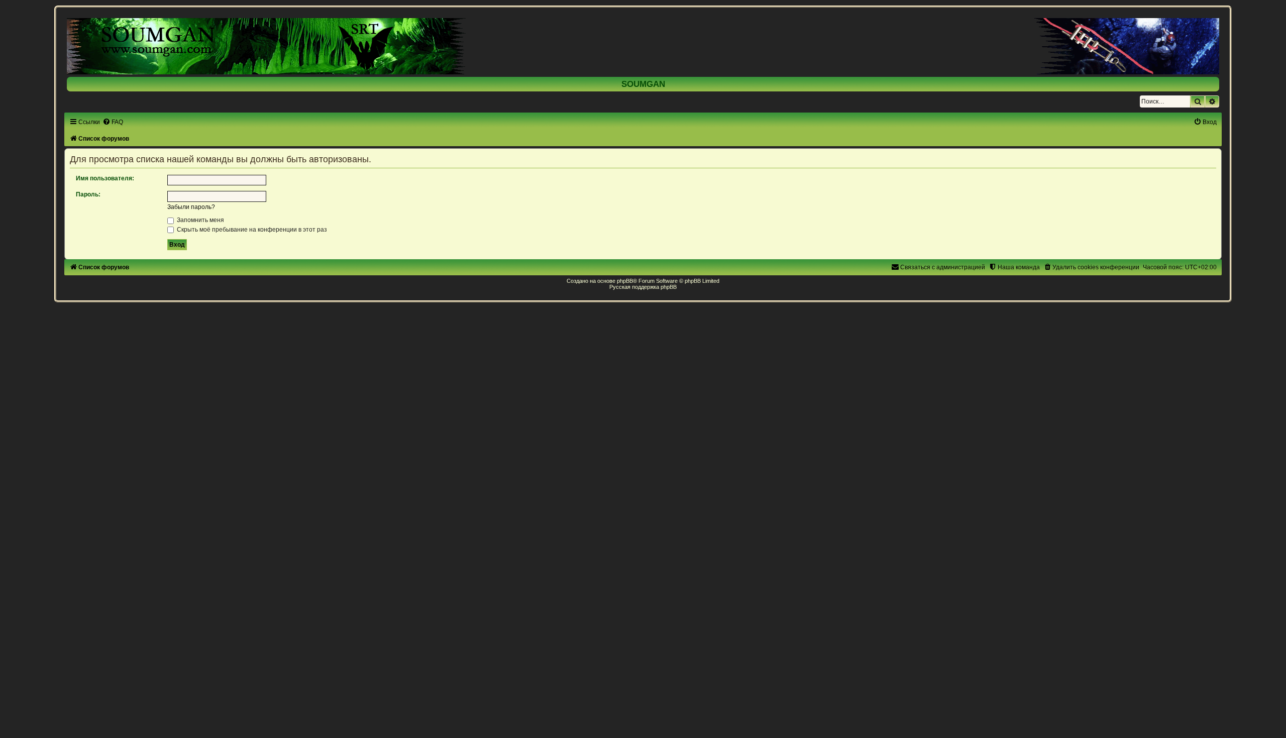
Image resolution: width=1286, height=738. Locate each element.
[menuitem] (112, 122)
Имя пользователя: (105, 178)
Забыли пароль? (191, 206)
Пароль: (88, 194)
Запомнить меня (199, 220)
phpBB (625, 281)
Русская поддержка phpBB (643, 287)
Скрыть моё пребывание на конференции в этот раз (251, 229)
